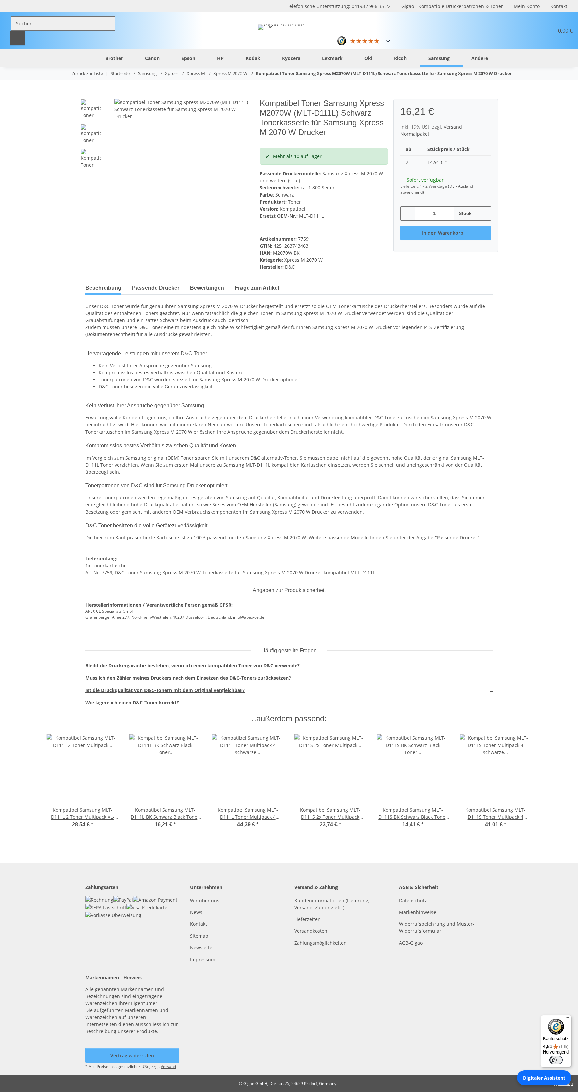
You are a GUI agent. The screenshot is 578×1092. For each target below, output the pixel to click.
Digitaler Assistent (544, 1078)
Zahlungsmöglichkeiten (320, 943)
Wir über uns (204, 900)
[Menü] (567, 1019)
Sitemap (199, 936)
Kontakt (558, 6)
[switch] (556, 1060)
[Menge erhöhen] (483, 213)
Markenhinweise (417, 912)
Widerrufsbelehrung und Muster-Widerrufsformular (436, 927)
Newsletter (202, 947)
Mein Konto (527, 6)
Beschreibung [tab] (103, 288)
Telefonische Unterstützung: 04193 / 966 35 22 (339, 6)
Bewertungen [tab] (207, 288)
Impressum (202, 959)
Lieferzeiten (307, 919)
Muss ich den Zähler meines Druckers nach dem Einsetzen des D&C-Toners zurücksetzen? (188, 678)
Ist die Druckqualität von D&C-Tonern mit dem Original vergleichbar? (165, 690)
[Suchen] (17, 38)
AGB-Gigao (411, 943)
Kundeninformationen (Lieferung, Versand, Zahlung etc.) (331, 904)
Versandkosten (310, 931)
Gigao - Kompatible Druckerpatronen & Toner (452, 6)
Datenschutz (413, 900)
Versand (168, 1066)
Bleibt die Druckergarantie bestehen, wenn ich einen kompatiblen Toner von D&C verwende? (192, 665)
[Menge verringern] (408, 213)
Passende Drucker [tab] (155, 288)
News (196, 912)
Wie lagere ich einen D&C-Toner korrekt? (132, 702)
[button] (532, 30)
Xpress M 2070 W (303, 260)
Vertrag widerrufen (132, 1055)
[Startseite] (86, 57)
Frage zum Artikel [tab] (257, 288)
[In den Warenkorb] (90, 95)
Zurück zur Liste (87, 73)
